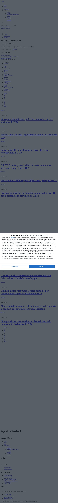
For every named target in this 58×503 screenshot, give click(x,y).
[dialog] (29, 251)
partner (13, 237)
